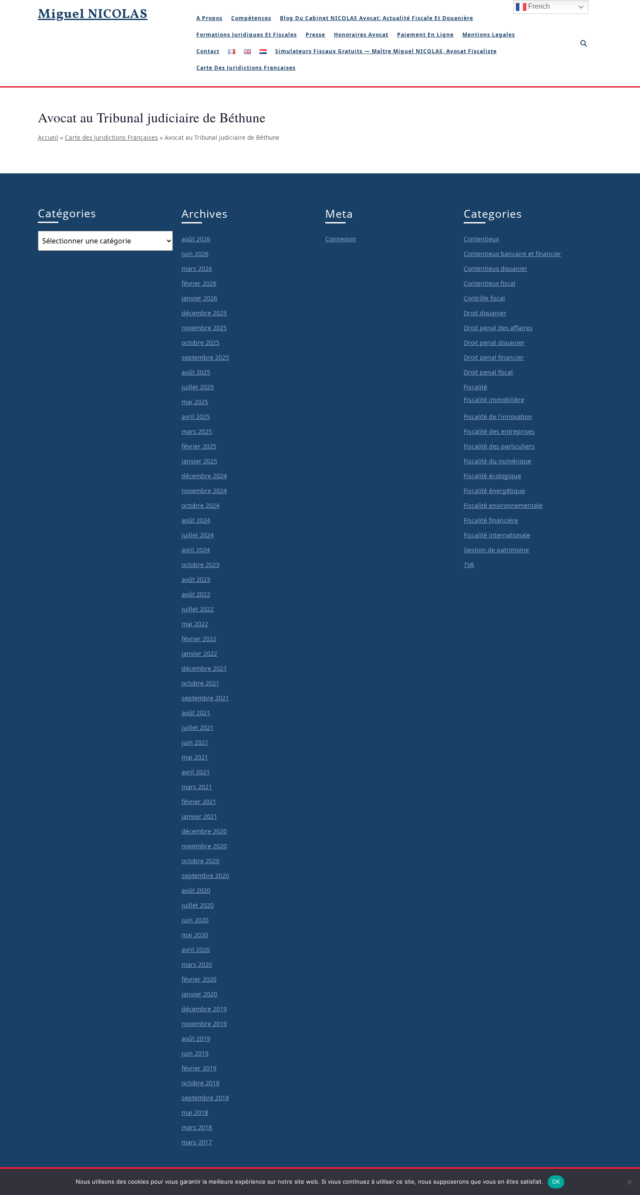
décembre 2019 (204, 1009)
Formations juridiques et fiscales (246, 34)
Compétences (251, 18)
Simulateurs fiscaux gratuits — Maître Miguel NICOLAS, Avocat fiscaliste (386, 51)
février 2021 (199, 801)
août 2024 (196, 520)
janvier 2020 (199, 994)
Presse (315, 34)
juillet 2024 (198, 535)
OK (556, 1181)
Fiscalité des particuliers (499, 446)
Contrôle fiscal (484, 298)
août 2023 (196, 579)
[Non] (629, 1182)
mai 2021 (195, 757)
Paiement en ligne (425, 34)
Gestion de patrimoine (496, 550)
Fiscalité (475, 387)
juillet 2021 (198, 727)
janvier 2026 (199, 298)
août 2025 (196, 372)
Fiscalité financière (491, 520)
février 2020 (199, 979)
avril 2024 (196, 550)
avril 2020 (196, 949)
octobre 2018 (200, 1083)
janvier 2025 (199, 461)
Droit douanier (485, 313)
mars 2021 (197, 787)
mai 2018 (195, 1112)
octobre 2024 (200, 505)
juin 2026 (195, 254)
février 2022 (199, 639)
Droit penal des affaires (498, 328)
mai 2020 (195, 935)
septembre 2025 (205, 357)
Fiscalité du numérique (497, 461)
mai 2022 (195, 624)
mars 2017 (197, 1142)
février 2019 (199, 1068)
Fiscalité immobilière (494, 399)
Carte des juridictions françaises (246, 67)
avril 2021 (196, 772)
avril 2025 (196, 416)
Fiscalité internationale (497, 535)
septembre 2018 (205, 1098)
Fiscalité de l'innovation (498, 416)
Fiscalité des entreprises (499, 431)
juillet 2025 (198, 387)
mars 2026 (197, 268)
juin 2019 (195, 1053)
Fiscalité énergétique (494, 490)
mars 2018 (197, 1127)
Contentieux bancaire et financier (512, 254)
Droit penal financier (494, 357)
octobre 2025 (200, 342)
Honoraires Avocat (361, 34)
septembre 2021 (205, 698)
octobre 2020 (200, 861)
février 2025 (199, 446)
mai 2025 (195, 402)
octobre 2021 (200, 683)
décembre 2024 (204, 476)
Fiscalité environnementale (503, 505)
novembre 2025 (204, 328)
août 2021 (196, 713)
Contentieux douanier (495, 268)
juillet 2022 (198, 609)
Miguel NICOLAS (93, 14)
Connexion (340, 239)
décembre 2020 (204, 831)
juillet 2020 (198, 905)
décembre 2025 (204, 313)
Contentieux (481, 239)
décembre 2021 (204, 668)
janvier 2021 (199, 816)
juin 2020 (195, 920)
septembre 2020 (205, 875)
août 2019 (196, 1038)
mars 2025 (197, 431)
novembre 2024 (204, 490)
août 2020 (196, 890)
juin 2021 (195, 742)
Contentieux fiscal (489, 283)
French (538, 6)
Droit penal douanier (494, 342)
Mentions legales (488, 34)
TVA (469, 564)
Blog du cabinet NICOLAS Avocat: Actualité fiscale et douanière (376, 18)
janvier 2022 (199, 653)
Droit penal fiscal (488, 372)
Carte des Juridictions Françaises (111, 137)
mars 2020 (197, 964)
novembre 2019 (204, 1023)
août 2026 (196, 239)
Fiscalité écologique (492, 476)
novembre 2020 (204, 846)
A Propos (209, 18)
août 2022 (196, 594)
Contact (207, 51)
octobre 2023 (200, 564)
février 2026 (199, 283)
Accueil (48, 137)
